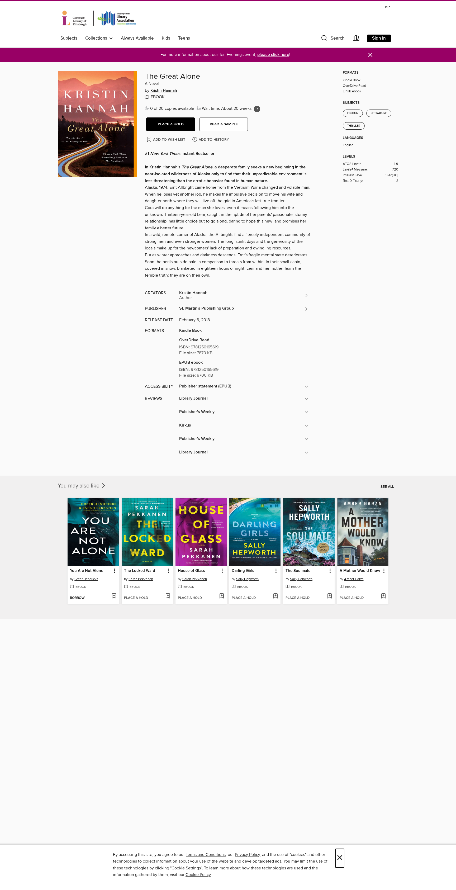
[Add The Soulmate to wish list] (329, 596)
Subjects (68, 38)
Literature (379, 113)
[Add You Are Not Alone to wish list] (114, 596)
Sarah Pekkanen (141, 579)
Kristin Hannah (163, 90)
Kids (166, 38)
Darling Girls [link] (243, 571)
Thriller (353, 126)
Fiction (352, 113)
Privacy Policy (247, 854)
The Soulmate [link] (298, 571)
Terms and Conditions (206, 854)
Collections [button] (97, 38)
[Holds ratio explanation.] (257, 109)
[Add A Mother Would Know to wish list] (383, 596)
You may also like (79, 485)
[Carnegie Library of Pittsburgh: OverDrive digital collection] (99, 18)
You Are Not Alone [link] (86, 571)
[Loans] (356, 39)
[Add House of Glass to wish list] (221, 596)
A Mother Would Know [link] (360, 571)
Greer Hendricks (86, 579)
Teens (184, 38)
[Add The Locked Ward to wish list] (167, 596)
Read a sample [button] (224, 124)
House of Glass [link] (191, 571)
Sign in (379, 38)
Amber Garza (354, 579)
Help (386, 7)
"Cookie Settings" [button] (186, 868)
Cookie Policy (198, 874)
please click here (273, 55)
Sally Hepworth (247, 579)
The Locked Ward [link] (139, 571)
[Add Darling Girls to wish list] (275, 596)
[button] (332, 39)
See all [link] (387, 486)
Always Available (137, 38)
